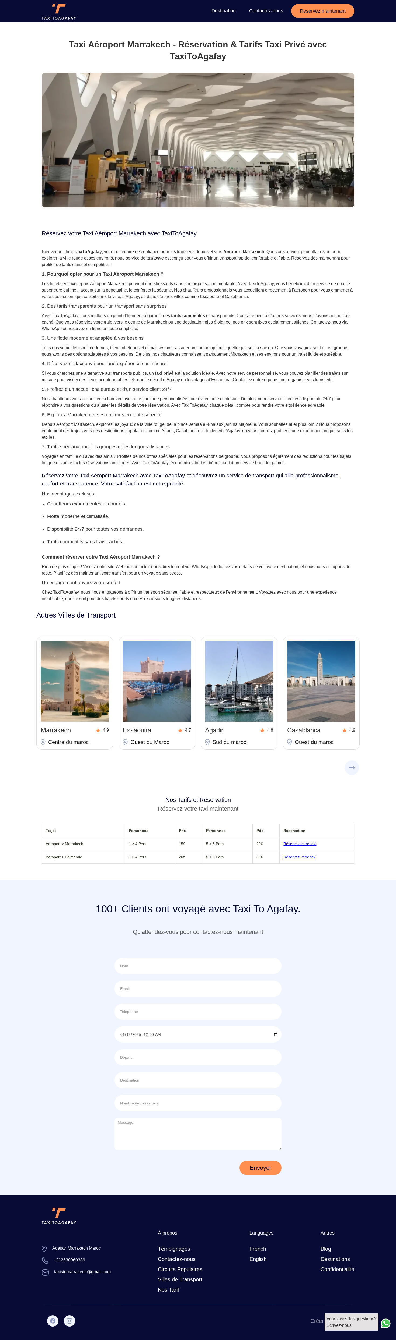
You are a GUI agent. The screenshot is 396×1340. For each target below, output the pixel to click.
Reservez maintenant (323, 11)
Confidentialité (337, 1269)
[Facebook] (52, 1321)
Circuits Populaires (180, 1269)
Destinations (335, 1259)
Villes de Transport (180, 1279)
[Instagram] (69, 1321)
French (257, 1249)
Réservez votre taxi (299, 844)
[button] (355, 767)
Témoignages (174, 1249)
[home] (59, 11)
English (258, 1259)
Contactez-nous (266, 10)
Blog (326, 1249)
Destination (223, 10)
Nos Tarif (168, 1290)
